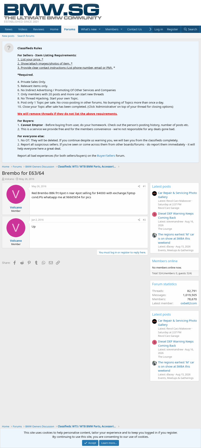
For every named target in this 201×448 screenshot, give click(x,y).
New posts (8, 36)
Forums (69, 29)
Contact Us (134, 29)
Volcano (9, 179)
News (8, 29)
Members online (165, 261)
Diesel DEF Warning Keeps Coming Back (176, 215)
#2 (144, 219)
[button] (99, 29)
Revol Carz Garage (168, 208)
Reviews (38, 29)
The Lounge (165, 228)
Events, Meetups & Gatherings (176, 250)
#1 (144, 186)
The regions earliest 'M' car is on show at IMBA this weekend (176, 238)
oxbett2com (189, 303)
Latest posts (161, 186)
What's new (89, 29)
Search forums (25, 36)
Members (111, 29)
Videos (22, 29)
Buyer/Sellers (106, 155)
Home (54, 29)
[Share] (139, 186)
